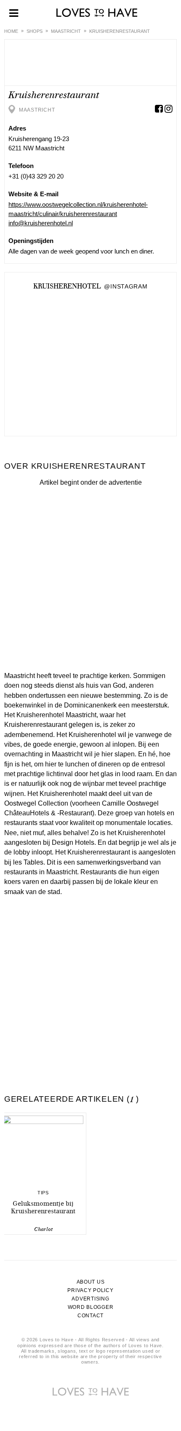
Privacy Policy (90, 1290)
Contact (90, 1316)
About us (91, 1282)
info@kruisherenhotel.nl (40, 223)
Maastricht (66, 31)
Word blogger (91, 1307)
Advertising (90, 1299)
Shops (35, 31)
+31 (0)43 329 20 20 (36, 176)
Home (11, 31)
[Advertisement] (90, 576)
